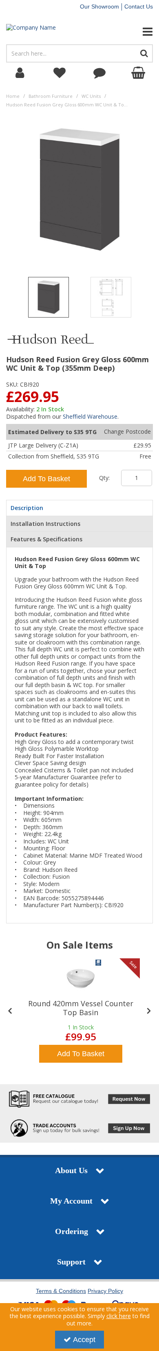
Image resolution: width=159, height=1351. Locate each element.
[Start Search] (144, 53)
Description (27, 508)
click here (118, 1316)
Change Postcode (127, 431)
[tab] (79, 508)
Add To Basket (46, 479)
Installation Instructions (45, 523)
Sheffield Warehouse (90, 416)
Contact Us (138, 6)
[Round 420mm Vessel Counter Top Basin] (80, 978)
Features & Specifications (46, 539)
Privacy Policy (105, 1291)
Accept (84, 1340)
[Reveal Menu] (132, 31)
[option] (48, 299)
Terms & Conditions (61, 1291)
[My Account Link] (20, 73)
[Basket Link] (139, 73)
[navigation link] (60, 73)
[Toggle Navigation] (132, 31)
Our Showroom (99, 6)
